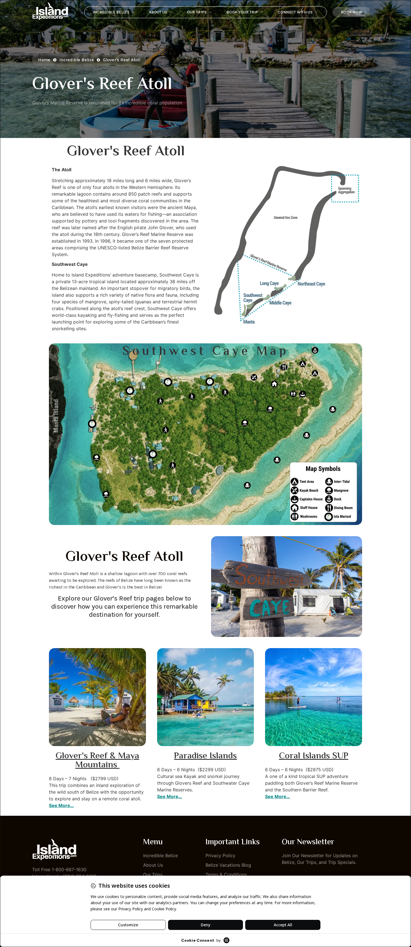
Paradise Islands (205, 756)
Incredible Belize (111, 12)
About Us (158, 12)
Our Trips (197, 12)
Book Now (351, 12)
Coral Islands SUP (313, 756)
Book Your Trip (242, 12)
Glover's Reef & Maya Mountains (97, 760)
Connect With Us (295, 12)
